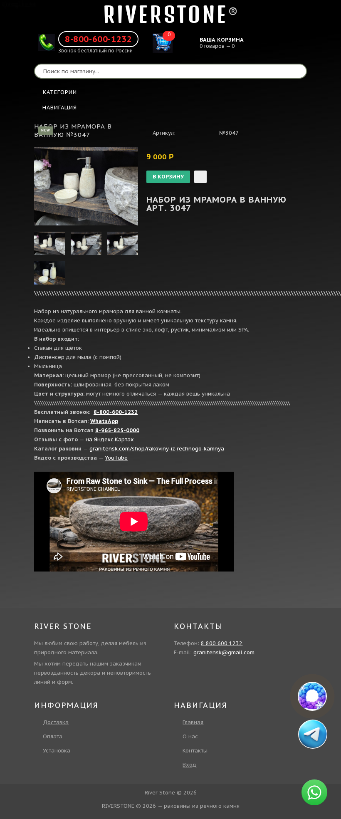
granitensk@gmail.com (224, 652)
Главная (193, 722)
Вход (189, 764)
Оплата (52, 736)
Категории (60, 92)
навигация (58, 107)
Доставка (56, 722)
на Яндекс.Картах (110, 439)
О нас (190, 736)
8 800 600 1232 (221, 643)
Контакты (195, 750)
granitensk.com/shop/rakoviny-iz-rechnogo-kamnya (156, 448)
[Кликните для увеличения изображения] (86, 186)
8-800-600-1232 (98, 39)
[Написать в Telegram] (312, 733)
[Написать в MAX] (312, 696)
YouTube (116, 457)
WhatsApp (104, 421)
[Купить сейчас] (200, 177)
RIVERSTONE (165, 14)
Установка (56, 750)
